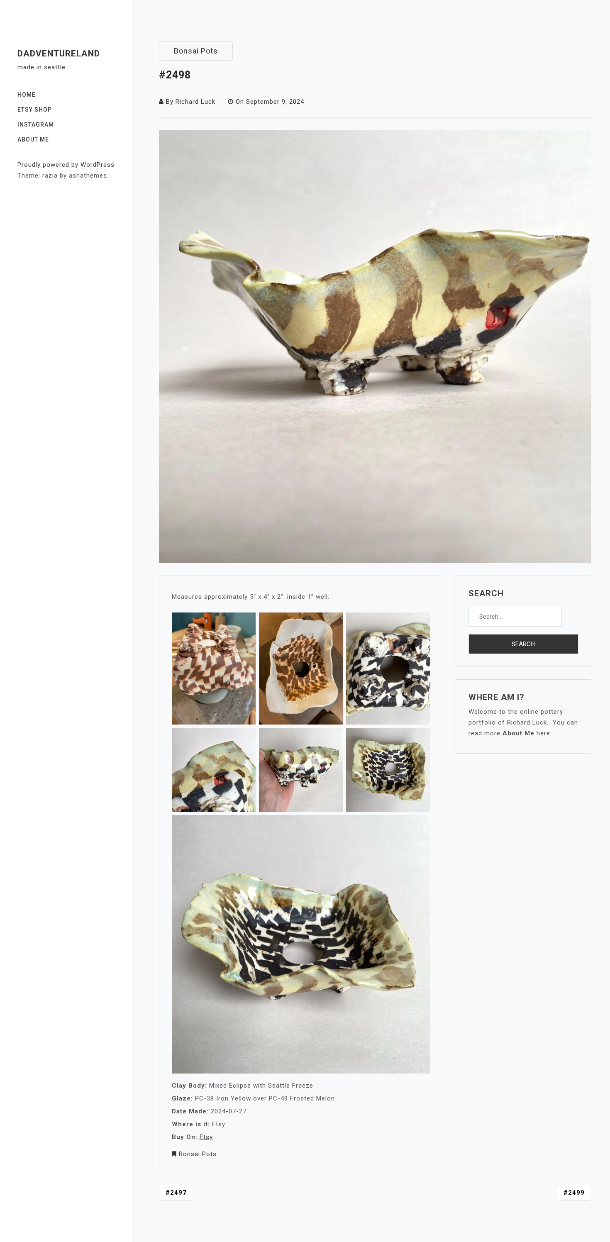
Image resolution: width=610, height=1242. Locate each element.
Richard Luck (195, 101)
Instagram (35, 124)
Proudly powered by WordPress (66, 164)
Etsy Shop (34, 109)
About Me (33, 139)
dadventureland (58, 54)
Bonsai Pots (196, 50)
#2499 (574, 1192)
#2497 (176, 1192)
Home (26, 94)
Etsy (206, 1137)
